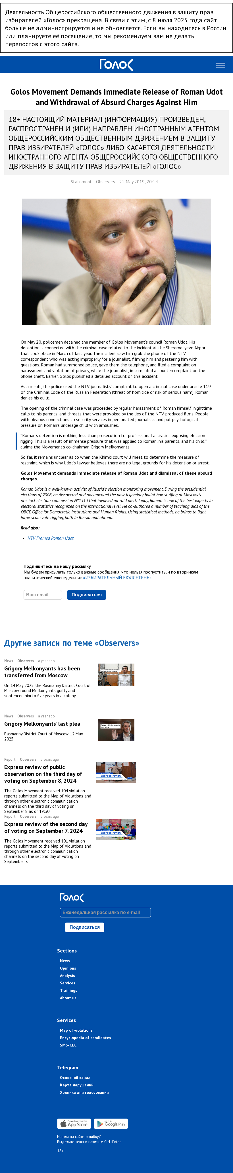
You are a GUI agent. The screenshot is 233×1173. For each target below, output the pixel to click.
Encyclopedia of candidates (85, 1037)
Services (67, 983)
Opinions (68, 968)
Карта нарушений (76, 1085)
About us (68, 997)
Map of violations (76, 1030)
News (65, 960)
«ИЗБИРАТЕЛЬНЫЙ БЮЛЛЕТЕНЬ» (117, 577)
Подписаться (87, 594)
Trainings (68, 990)
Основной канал (75, 1077)
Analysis (67, 975)
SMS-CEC (68, 1045)
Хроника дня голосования (84, 1092)
